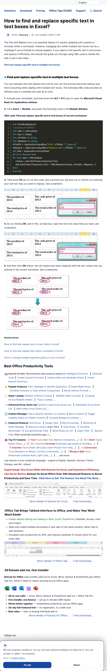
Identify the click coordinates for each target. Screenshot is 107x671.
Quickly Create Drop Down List (54, 404)
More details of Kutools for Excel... (49, 501)
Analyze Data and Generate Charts (65, 377)
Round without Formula (76, 390)
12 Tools (35, 439)
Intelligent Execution (77, 373)
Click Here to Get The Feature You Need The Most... (69, 478)
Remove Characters (64, 439)
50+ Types (93, 439)
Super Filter (83, 430)
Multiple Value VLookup (68, 395)
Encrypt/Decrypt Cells (36, 430)
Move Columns (77, 413)
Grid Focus (35, 422)
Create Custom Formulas (30, 377)
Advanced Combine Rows (22, 455)
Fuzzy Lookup (44, 399)
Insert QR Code (38, 447)
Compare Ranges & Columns (64, 417)
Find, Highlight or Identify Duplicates (47, 386)
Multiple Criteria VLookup (38, 395)
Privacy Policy (18, 658)
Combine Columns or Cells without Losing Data (35, 390)
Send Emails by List (62, 430)
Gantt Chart (15, 443)
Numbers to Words (25, 451)
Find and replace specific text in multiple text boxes (32, 64)
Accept (27, 665)
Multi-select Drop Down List (31, 408)
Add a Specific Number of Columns (47, 413)
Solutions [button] (10, 10)
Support (81, 10)
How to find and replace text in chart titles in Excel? (31, 344)
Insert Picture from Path (59, 447)
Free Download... (83, 501)
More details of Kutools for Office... (49, 615)
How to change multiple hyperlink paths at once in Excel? (34, 357)
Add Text (48, 439)
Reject (77, 665)
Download (26, 10)
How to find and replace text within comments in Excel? (33, 351)
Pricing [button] (40, 10)
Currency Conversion (48, 451)
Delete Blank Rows (81, 386)
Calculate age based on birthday (74, 443)
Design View (51, 422)
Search (97, 10)
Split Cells (43, 455)
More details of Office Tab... (53, 560)
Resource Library (37, 426)
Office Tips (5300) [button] (60, 10)
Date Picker (69, 426)
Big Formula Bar (70, 422)
